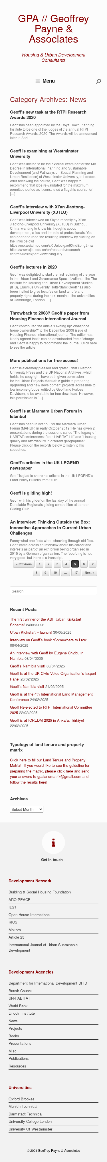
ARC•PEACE (20, 899)
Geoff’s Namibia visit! (27, 666)
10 (55, 572)
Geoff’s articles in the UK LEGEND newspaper (44, 465)
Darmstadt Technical (26, 1114)
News (13, 1020)
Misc (13, 1051)
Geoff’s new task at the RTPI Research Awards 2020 (48, 115)
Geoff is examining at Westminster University (44, 154)
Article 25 (16, 937)
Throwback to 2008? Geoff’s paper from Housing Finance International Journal (49, 316)
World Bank (18, 1005)
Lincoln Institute (22, 1013)
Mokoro (15, 929)
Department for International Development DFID (48, 983)
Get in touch (52, 859)
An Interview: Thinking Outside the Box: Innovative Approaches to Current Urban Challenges (50, 527)
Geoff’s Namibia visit (27, 686)
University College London (30, 1121)
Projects (15, 1028)
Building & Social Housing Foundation (40, 892)
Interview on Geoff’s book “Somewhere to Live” (48, 639)
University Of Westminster (30, 1129)
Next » (89, 572)
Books (14, 1036)
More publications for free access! (44, 360)
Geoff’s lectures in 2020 (33, 267)
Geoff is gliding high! (31, 493)
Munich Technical (23, 1106)
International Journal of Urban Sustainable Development (43, 947)
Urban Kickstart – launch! (31, 632)
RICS (13, 922)
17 (76, 572)
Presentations (20, 1043)
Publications (19, 1058)
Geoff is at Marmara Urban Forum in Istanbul (46, 414)
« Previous (24, 564)
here (23, 760)
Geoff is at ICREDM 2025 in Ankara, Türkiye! (47, 720)
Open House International (30, 914)
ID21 (12, 907)
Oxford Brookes (22, 1099)
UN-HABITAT (19, 998)
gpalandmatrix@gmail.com (59, 776)
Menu (49, 80)
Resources (17, 1066)
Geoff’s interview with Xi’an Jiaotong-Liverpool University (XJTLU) (47, 209)
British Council (21, 990)
